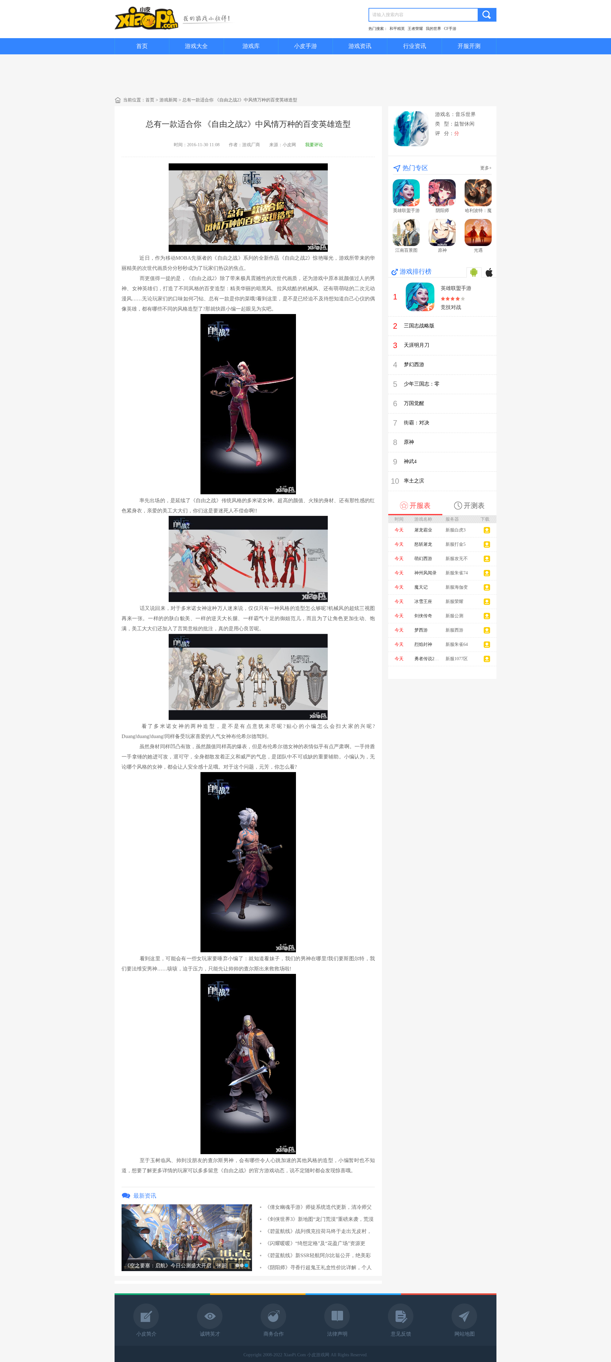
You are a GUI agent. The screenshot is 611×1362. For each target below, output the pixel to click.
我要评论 (314, 144)
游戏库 (251, 46)
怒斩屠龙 (423, 544)
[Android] (474, 272)
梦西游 (421, 630)
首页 (142, 46)
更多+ (486, 168)
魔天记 (421, 587)
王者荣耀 (415, 28)
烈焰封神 (423, 644)
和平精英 (397, 28)
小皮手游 (305, 46)
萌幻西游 (423, 558)
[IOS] (488, 272)
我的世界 (433, 28)
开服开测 (469, 46)
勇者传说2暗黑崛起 (433, 658)
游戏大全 (196, 46)
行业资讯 (414, 46)
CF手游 (450, 28)
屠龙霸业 (423, 530)
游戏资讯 (359, 46)
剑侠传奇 (423, 615)
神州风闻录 (425, 573)
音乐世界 (465, 114)
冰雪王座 (423, 601)
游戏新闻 (168, 100)
